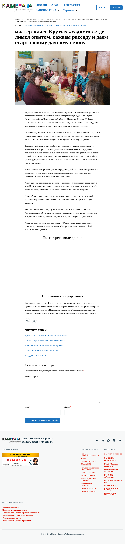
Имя (28, 407)
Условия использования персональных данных (20, 513)
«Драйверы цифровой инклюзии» (90, 468)
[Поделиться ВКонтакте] (27, 320)
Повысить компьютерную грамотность (111, 465)
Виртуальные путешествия (87, 484)
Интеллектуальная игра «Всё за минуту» (45, 340)
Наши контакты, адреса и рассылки (16, 521)
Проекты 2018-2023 (88, 491)
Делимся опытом (88, 476)
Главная (34, 19)
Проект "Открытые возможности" (52, 19)
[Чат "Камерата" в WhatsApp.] (108, 440)
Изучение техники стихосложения (41, 350)
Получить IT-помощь (113, 454)
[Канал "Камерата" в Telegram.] (103, 440)
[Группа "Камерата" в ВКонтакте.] (97, 440)
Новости (41, 4)
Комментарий (32, 376)
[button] (60, 5)
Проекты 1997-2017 (88, 488)
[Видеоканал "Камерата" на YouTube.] (120, 440)
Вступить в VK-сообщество (110, 493)
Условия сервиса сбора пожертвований (17, 515)
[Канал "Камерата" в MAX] (114, 440)
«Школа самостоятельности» (90, 454)
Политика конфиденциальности (14, 510)
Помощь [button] (116, 7)
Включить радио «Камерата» (111, 470)
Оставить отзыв (111, 485)
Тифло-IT (84, 458)
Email (67, 407)
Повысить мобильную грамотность (110, 458)
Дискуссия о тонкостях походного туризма (46, 335)
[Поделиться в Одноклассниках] (34, 320)
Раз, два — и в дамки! (36, 355)
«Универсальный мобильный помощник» (88, 463)
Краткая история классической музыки (44, 345)
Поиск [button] (102, 7)
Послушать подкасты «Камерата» (109, 476)
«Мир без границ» (88, 472)
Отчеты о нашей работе (11, 518)
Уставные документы (10, 507)
